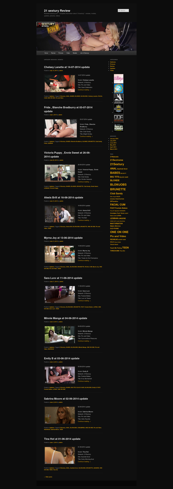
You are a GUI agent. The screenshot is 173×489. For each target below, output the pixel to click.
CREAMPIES (81, 427)
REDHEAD (51, 349)
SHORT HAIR (122, 239)
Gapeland (117, 211)
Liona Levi (113, 221)
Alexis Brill (69, 226)
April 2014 (113, 147)
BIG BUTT (123, 173)
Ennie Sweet (94, 186)
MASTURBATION (116, 223)
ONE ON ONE (51, 98)
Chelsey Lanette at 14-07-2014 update (67, 67)
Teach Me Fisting (116, 248)
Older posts (48, 477)
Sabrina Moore (55, 429)
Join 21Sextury (84, 53)
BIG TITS (73, 387)
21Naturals (114, 157)
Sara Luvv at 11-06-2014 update (63, 278)
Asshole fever (74, 468)
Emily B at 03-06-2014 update (61, 358)
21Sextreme (116, 160)
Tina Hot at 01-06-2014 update (62, 439)
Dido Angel (113, 196)
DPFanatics (114, 201)
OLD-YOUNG (114, 228)
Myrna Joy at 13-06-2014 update (63, 238)
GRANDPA (122, 211)
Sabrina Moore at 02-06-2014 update (66, 398)
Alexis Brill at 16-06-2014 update (63, 197)
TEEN (49, 228)
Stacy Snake (117, 242)
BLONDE (77, 96)
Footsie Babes (89, 307)
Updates (51, 96)
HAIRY (126, 213)
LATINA (95, 307)
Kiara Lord (113, 215)
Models (75, 53)
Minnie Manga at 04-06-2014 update (65, 318)
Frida (45, 143)
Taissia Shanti (114, 244)
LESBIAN (50, 143)
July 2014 (113, 141)
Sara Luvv (52, 309)
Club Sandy (98, 141)
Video (68, 53)
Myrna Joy (96, 267)
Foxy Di (112, 211)
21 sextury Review (57, 10)
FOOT (82, 307)
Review (53, 53)
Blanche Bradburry (76, 141)
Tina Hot (55, 470)
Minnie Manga (82, 347)
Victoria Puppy (54, 188)
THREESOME (114, 251)
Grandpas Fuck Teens (117, 213)
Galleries (113, 62)
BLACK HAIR (80, 387)
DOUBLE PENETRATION (117, 199)
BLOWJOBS (84, 96)
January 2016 (114, 139)
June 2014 (113, 143)
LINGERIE (96, 468)
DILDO (118, 196)
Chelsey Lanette (93, 96)
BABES (72, 96)
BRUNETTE (91, 141)
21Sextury (62, 96)
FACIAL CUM (88, 267)
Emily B (94, 387)
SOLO (112, 242)
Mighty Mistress (115, 226)
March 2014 (113, 149)
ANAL (67, 96)
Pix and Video (59, 98)
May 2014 (113, 145)
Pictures (60, 53)
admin (61, 70)
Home (46, 53)
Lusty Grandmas (120, 221)
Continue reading (84, 90)
